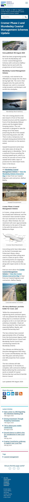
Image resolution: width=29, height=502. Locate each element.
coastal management (11, 457)
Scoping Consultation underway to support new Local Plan (15, 442)
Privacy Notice (7, 479)
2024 (13, 10)
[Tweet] (8, 395)
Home (2, 10)
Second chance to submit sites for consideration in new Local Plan (14, 434)
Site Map (6, 478)
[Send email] (16, 395)
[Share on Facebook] (4, 395)
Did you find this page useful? (14, 466)
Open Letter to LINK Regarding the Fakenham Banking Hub (14, 413)
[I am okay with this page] (14, 468)
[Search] (25, 17)
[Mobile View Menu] (26, 3)
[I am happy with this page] (10, 468)
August (20, 10)
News (8, 10)
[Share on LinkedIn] (12, 395)
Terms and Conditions (6, 481)
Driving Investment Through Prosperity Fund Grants (13, 420)
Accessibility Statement (7, 484)
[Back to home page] (7, 3)
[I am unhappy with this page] (18, 468)
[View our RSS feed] (20, 395)
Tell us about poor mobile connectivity (12, 426)
